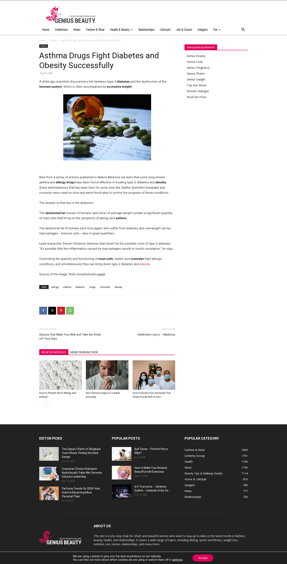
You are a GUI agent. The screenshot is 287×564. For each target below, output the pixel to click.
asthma (67, 286)
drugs (92, 286)
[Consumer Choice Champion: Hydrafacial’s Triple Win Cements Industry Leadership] (49, 473)
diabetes (80, 286)
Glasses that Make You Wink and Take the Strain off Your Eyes (70, 336)
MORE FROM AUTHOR (84, 352)
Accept (203, 558)
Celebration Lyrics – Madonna (156, 334)
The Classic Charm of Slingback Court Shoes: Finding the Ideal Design (81, 452)
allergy (55, 286)
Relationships (146, 29)
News (76, 29)
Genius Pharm (196, 73)
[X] (52, 311)
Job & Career (184, 29)
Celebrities (61, 29)
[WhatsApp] (70, 311)
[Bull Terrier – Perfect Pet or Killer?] (121, 454)
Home (45, 29)
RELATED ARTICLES (54, 352)
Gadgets (203, 29)
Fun (215, 29)
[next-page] (47, 404)
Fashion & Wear (95, 29)
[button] (243, 30)
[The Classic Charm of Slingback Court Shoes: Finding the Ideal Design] (49, 454)
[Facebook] (43, 311)
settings (177, 559)
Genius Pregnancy (198, 67)
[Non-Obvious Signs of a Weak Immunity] (107, 375)
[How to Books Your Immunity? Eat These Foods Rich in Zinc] (154, 375)
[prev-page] (41, 404)
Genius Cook (195, 62)
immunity (105, 286)
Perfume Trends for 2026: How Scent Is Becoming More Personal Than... (81, 492)
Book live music (197, 97)
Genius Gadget (196, 79)
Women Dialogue (198, 91)
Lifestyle (165, 29)
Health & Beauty (120, 29)
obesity (145, 264)
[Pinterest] (61, 311)
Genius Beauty (196, 56)
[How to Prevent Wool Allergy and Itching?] (60, 375)
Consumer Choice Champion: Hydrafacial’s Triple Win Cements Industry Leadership (82, 472)
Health (53, 40)
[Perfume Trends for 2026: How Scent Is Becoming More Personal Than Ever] (49, 493)
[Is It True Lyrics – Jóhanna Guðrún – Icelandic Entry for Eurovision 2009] (121, 491)
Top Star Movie (196, 85)
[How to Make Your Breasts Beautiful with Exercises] (121, 472)
